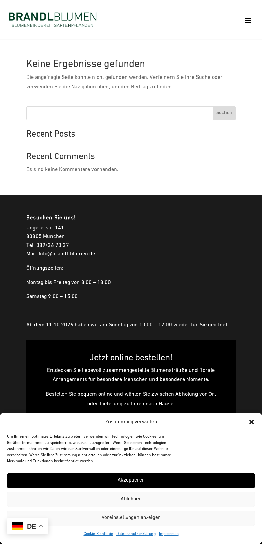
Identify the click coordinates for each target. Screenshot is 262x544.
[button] (251, 422)
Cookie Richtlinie (98, 534)
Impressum (169, 534)
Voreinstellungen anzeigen (131, 517)
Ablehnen (131, 499)
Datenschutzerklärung (136, 534)
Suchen (224, 112)
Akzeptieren (131, 480)
